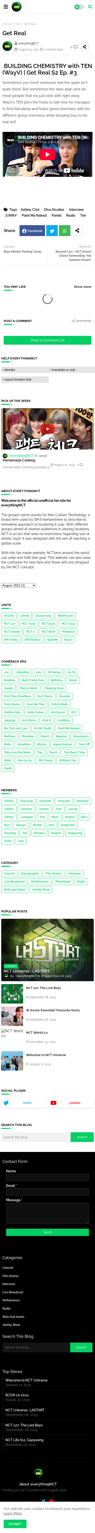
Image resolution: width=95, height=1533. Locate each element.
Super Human (62, 744)
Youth (8, 768)
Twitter (52, 230)
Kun (42, 817)
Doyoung (26, 801)
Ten (18, 24)
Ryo (6, 825)
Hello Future (35, 712)
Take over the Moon (17, 752)
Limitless (63, 720)
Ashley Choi (30, 210)
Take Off (84, 744)
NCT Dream (12, 631)
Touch (53, 752)
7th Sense (54, 672)
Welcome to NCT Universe (46, 1055)
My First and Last (15, 728)
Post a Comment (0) (47, 340)
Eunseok (45, 801)
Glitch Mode (59, 704)
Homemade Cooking (19, 460)
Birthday (57, 680)
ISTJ (74, 712)
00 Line (9, 615)
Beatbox (9, 680)
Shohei (37, 825)
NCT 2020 (48, 623)
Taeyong (10, 833)
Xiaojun (56, 833)
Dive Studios (54, 210)
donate (9, 370)
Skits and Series (15, 889)
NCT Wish (48, 631)
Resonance (81, 736)
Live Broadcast (14, 881)
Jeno (58, 809)
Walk (7, 760)
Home (7, 24)
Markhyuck (65, 615)
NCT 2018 (28, 623)
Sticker (42, 744)
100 (6, 672)
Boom (73, 680)
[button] (90, 7)
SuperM (52, 639)
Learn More (13, 1513)
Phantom (28, 736)
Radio (70, 215)
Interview (76, 210)
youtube (74, 1103)
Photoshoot (63, 881)
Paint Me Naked (34, 215)
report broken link (17, 379)
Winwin (39, 833)
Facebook (35, 231)
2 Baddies (22, 672)
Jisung (72, 809)
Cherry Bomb (28, 688)
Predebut (68, 631)
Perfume (9, 736)
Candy (8, 688)
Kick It (46, 720)
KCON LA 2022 (17, 1395)
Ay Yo (71, 672)
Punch (45, 736)
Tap (39, 752)
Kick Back (29, 720)
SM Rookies (32, 639)
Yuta (21, 841)
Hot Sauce (58, 712)
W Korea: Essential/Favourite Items (53, 1010)
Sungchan (68, 825)
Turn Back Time (74, 752)
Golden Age (12, 712)
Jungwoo (26, 817)
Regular (61, 736)
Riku (84, 817)
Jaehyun (26, 809)
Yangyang (75, 833)
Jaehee (9, 809)
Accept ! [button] (15, 1524)
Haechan (64, 801)
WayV (68, 639)
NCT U (30, 631)
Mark (55, 817)
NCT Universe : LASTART (25, 1410)
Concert (9, 873)
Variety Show (41, 889)
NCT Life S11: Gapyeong (24, 1440)
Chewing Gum (54, 688)
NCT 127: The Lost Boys (43, 988)
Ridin (7, 744)
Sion (51, 825)
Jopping (9, 720)
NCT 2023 (68, 623)
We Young (45, 760)
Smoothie (24, 744)
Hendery (83, 801)
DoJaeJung (43, 615)
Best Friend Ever (33, 680)
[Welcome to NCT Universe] (12, 1061)
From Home (12, 704)
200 (38, 672)
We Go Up (25, 760)
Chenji (24, 615)
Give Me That (36, 704)
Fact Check (45, 696)
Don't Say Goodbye (17, 696)
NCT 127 (9, 623)
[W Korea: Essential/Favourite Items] (12, 1016)
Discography (30, 873)
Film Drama (54, 873)
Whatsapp (64, 230)
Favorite (64, 696)
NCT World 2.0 (37, 1032)
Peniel (56, 215)
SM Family (11, 639)
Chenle (9, 801)
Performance (40, 881)
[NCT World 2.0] (12, 1038)
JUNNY (11, 215)
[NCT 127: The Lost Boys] (12, 994)
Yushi (7, 841)
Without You (67, 760)
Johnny (9, 817)
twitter (27, 1103)
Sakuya (21, 825)
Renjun (70, 817)
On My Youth (42, 728)
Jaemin (44, 809)
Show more (82, 287)
